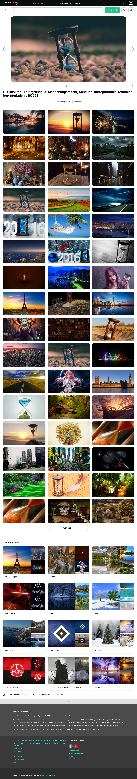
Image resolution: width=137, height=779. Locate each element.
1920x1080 (16, 740)
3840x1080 (24, 743)
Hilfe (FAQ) (71, 759)
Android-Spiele (17, 748)
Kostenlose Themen (19, 759)
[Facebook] (71, 748)
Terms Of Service (45, 775)
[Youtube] (77, 748)
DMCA (53, 775)
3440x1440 (63, 740)
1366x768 (24, 740)
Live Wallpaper (17, 756)
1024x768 (55, 743)
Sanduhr (77, 102)
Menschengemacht (63, 102)
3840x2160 (31, 740)
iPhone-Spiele (17, 751)
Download (112, 10)
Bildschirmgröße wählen (75, 753)
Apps (14, 762)
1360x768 (62, 743)
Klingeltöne (16, 754)
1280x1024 (54, 740)
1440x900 (32, 743)
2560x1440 (46, 740)
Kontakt (70, 756)
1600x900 (39, 740)
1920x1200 (47, 743)
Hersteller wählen (73, 750)
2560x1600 (16, 746)
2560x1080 (16, 743)
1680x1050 (39, 743)
